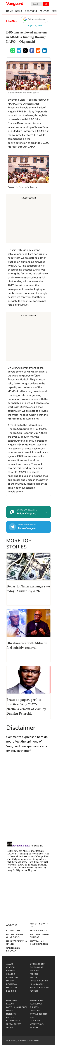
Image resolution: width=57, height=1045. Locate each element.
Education (11, 987)
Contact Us (13, 930)
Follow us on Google (36, 19)
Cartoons (35, 1010)
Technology (36, 1004)
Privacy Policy (38, 930)
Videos (33, 1017)
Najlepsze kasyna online (16, 943)
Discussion (11, 984)
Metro (9, 1010)
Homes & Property (39, 981)
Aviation (10, 967)
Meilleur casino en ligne (39, 936)
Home (9, 11)
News (18, 11)
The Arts (34, 1007)
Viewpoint (35, 1021)
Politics (44, 11)
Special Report (13, 1024)
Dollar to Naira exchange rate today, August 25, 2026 (28, 588)
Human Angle (36, 984)
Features (34, 970)
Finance (11, 21)
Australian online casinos (39, 943)
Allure (9, 964)
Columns (10, 974)
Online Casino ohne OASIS (14, 936)
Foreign (34, 974)
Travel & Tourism (38, 1014)
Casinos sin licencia (13, 949)
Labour (10, 1004)
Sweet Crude (36, 1000)
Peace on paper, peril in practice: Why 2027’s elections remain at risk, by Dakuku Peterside (26, 706)
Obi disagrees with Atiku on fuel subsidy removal (27, 645)
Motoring (11, 1014)
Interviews (11, 1000)
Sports (9, 1027)
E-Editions (31, 11)
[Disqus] (28, 800)
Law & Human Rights (16, 1007)
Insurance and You (39, 987)
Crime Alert (12, 977)
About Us (11, 925)
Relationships (13, 1021)
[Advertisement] (28, 219)
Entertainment (37, 964)
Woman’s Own (37, 1024)
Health (33, 977)
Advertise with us (39, 925)
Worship (34, 1027)
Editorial (11, 981)
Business (10, 970)
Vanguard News (14, 4)
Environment (36, 967)
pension (34, 991)
